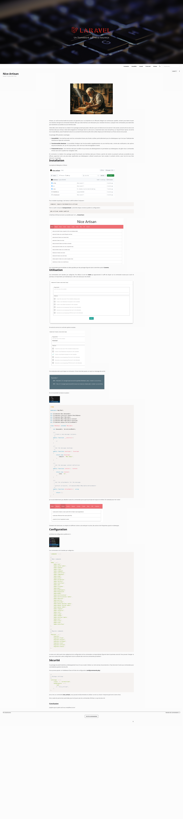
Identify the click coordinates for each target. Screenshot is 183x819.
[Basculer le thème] (159, 66)
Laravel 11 (174, 71)
